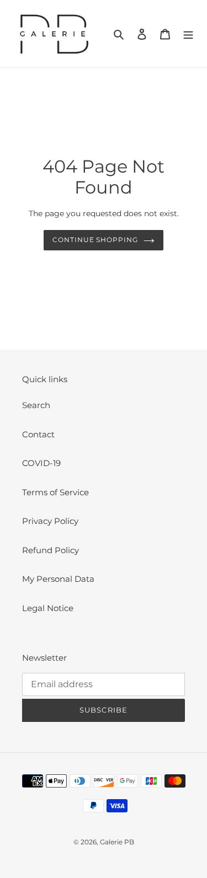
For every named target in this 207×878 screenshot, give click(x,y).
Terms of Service (55, 492)
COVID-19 (41, 463)
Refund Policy (50, 550)
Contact (38, 434)
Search (36, 405)
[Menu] (188, 34)
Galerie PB (117, 842)
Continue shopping (95, 239)
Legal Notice (47, 608)
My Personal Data (58, 579)
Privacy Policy (50, 521)
